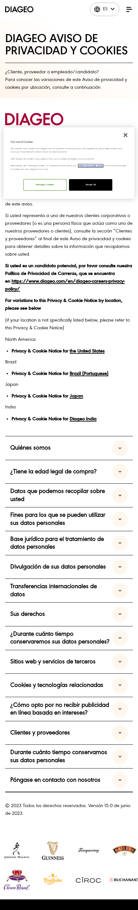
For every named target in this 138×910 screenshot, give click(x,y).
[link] (16, 850)
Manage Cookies (45, 185)
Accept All (91, 185)
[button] (129, 9)
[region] (69, 163)
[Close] (125, 135)
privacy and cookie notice (91, 166)
